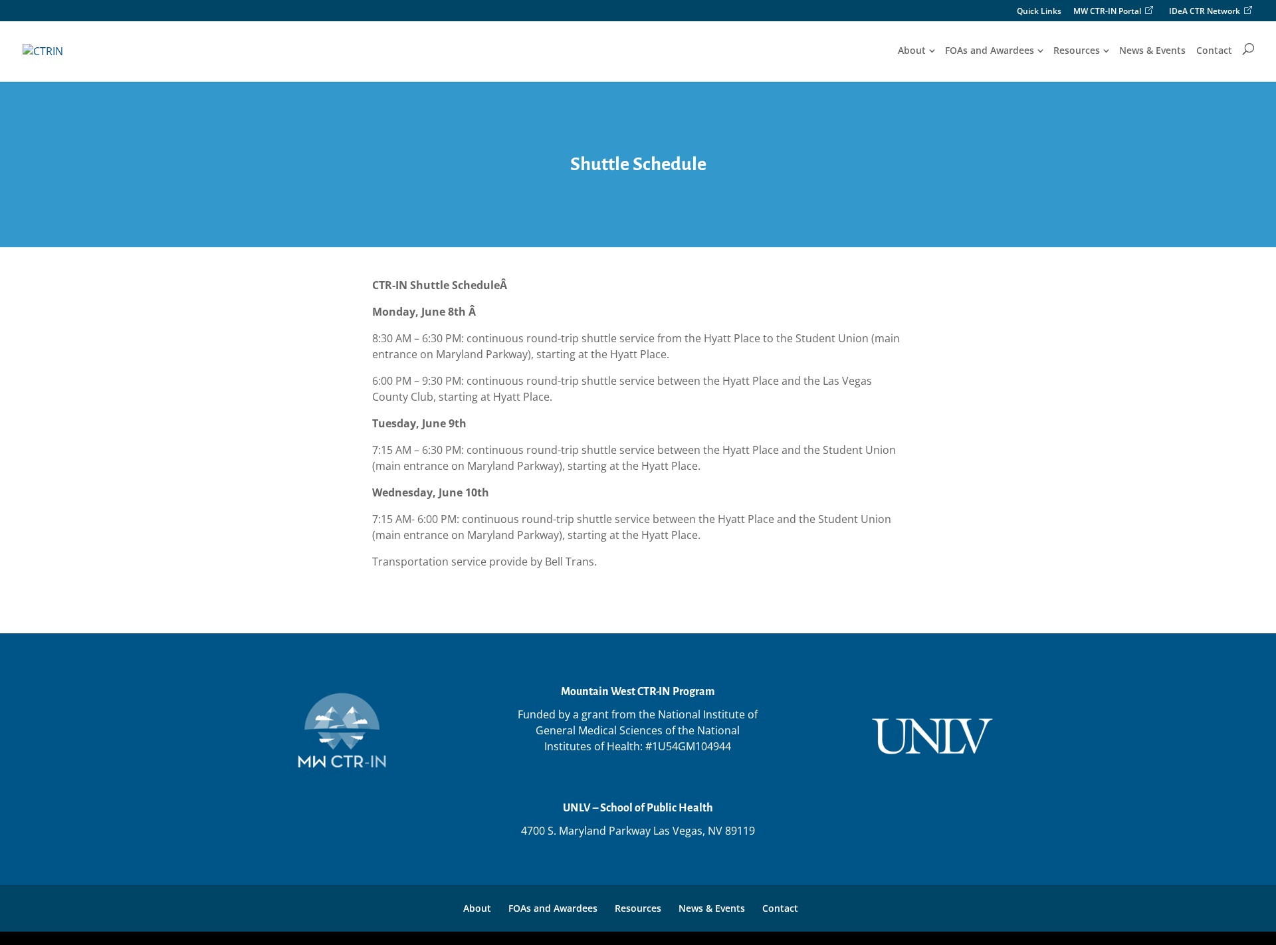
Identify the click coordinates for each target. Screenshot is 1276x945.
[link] (43, 50)
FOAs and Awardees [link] (989, 50)
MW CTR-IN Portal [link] (1107, 11)
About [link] (912, 50)
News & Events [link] (1152, 50)
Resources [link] (1076, 50)
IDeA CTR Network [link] (1204, 11)
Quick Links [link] (1039, 12)
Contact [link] (1214, 50)
